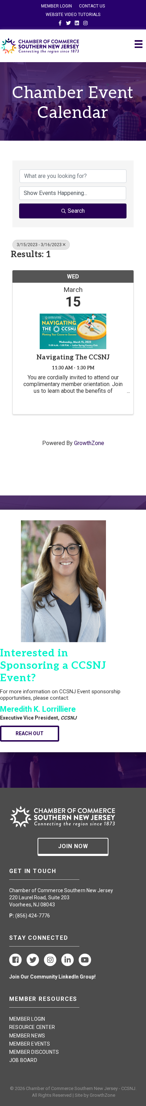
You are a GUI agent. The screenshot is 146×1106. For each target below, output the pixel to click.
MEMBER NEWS (27, 1036)
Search (76, 210)
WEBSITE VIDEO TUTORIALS (73, 14)
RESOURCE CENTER (32, 1027)
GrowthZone (89, 443)
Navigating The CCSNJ (73, 357)
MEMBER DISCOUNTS (34, 1052)
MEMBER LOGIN (56, 6)
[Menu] (138, 44)
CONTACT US (92, 6)
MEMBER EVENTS (29, 1044)
